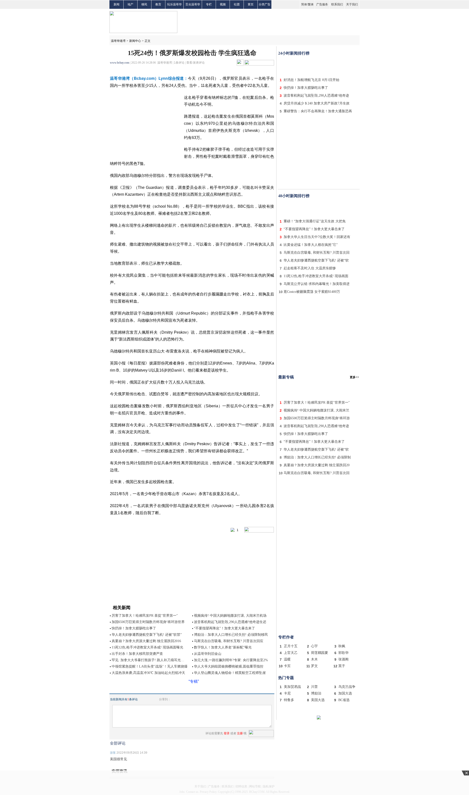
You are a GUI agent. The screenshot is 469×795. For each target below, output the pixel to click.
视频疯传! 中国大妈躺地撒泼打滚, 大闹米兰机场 (230, 615)
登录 (227, 733)
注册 (240, 733)
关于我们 (352, 4)
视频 (223, 4)
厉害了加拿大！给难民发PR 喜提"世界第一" (145, 615)
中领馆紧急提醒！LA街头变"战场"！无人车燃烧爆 (150, 666)
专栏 (209, 4)
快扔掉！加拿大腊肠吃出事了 (134, 628)
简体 (304, 4)
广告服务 (322, 4)
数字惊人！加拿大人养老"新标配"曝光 (223, 647)
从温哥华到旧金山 (207, 654)
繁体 (311, 4)
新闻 (116, 4)
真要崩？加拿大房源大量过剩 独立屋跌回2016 (146, 641)
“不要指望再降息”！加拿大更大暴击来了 (224, 628)
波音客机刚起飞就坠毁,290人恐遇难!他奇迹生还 (230, 622)
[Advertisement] (319, 65)
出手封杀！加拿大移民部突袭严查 (137, 654)
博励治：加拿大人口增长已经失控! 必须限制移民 (231, 634)
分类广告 (264, 4)
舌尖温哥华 (192, 4)
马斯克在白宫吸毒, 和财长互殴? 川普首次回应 (228, 641)
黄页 (251, 4)
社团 (237, 4)
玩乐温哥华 (174, 4)
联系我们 (337, 4)
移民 (144, 4)
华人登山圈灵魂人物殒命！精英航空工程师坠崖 (230, 673)
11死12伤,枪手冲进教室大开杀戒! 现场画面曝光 (147, 647)
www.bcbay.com (119, 62)
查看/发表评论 (195, 62)
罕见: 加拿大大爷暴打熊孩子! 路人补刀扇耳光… (148, 660)
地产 (130, 4)
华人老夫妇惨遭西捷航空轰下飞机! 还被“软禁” (147, 634)
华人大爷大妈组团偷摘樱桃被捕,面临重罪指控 (228, 666)
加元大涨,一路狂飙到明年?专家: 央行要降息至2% (231, 660)
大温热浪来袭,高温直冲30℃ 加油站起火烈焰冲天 (148, 673)
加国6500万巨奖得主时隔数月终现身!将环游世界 (148, 622)
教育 (158, 4)
